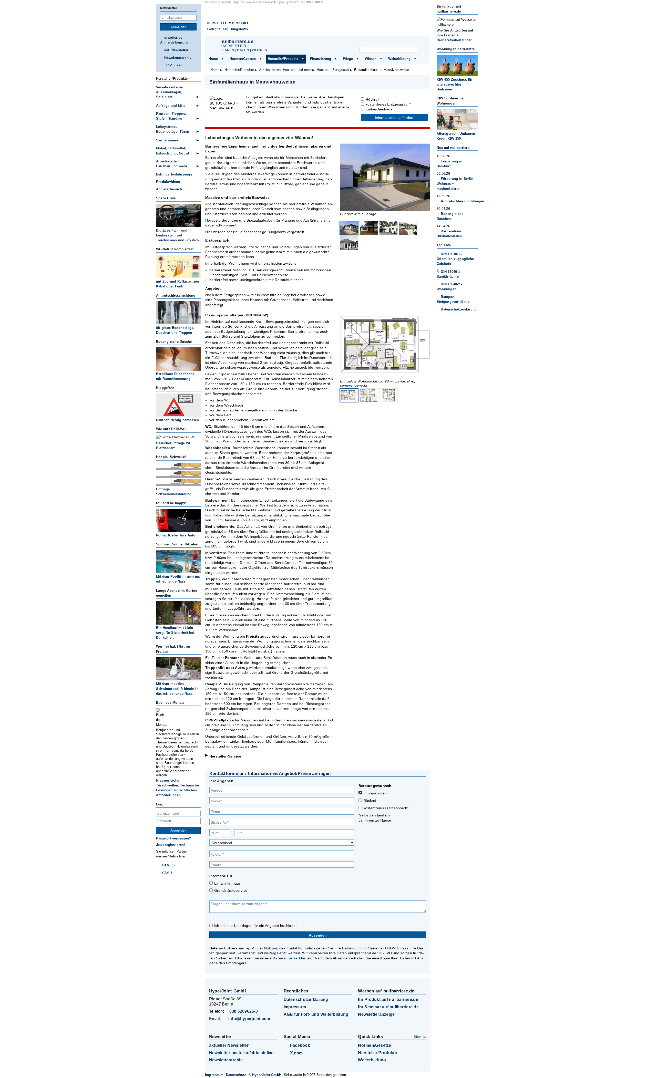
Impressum (295, 1007)
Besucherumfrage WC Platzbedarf (173, 445)
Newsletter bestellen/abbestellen (241, 1053)
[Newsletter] (382, 42)
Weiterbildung (399, 59)
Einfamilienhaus (379, 109)
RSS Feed (174, 65)
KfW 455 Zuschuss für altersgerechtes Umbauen (455, 84)
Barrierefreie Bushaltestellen (449, 233)
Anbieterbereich (169, 189)
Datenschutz (236, 1075)
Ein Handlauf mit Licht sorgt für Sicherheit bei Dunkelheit (175, 632)
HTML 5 (168, 865)
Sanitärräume (167, 140)
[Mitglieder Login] (407, 42)
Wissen (370, 59)
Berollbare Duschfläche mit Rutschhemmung (175, 376)
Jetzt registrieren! (170, 845)
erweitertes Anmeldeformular (174, 40)
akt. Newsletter (176, 50)
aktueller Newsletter (229, 1045)
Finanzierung (320, 59)
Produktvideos (168, 182)
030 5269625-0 (243, 1011)
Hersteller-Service (225, 756)
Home (213, 59)
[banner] (317, 20)
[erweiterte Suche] (422, 50)
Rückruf (372, 99)
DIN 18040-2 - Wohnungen (449, 286)
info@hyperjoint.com (249, 1019)
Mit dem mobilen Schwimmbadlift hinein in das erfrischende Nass (177, 688)
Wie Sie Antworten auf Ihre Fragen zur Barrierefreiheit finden (455, 35)
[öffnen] (222, 59)
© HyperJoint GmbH (265, 1075)
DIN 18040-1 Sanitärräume (448, 274)
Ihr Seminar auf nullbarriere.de (388, 1007)
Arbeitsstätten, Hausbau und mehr (285, 70)
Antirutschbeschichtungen (459, 201)
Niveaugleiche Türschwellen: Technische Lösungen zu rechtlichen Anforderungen (177, 788)
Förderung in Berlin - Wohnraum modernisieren (456, 183)
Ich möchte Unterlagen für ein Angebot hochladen (256, 926)
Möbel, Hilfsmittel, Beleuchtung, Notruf (172, 150)
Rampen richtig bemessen (177, 420)
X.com (296, 1053)
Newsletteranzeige (376, 1014)
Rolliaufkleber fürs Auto (175, 535)
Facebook (300, 1045)
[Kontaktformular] (420, 42)
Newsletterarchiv (177, 58)
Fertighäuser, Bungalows (227, 29)
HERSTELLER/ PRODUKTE (229, 23)
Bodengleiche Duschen (450, 216)
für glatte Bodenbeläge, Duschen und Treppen (175, 330)
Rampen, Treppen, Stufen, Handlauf (171, 116)
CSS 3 (167, 873)
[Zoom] (385, 177)
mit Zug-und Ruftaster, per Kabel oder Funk (177, 283)
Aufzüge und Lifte (170, 106)
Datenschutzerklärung (293, 958)
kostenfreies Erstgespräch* (388, 104)
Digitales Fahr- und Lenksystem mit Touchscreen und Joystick (177, 235)
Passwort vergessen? (173, 838)
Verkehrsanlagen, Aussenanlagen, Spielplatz (170, 92)
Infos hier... (179, 856)
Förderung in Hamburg (449, 163)
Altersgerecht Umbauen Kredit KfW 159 (456, 136)
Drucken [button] (423, 81)
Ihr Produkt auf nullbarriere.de (388, 999)
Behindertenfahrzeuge (174, 174)
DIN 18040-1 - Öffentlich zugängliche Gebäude (455, 259)
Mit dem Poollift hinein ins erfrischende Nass (178, 579)
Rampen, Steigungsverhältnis (453, 299)
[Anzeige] (394, 42)
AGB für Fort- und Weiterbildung (316, 1014)
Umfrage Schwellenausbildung (174, 491)
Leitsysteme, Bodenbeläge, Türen (172, 129)
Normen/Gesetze (243, 59)
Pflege (348, 59)
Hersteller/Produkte (283, 59)
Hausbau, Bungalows (333, 70)
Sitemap (420, 1037)
